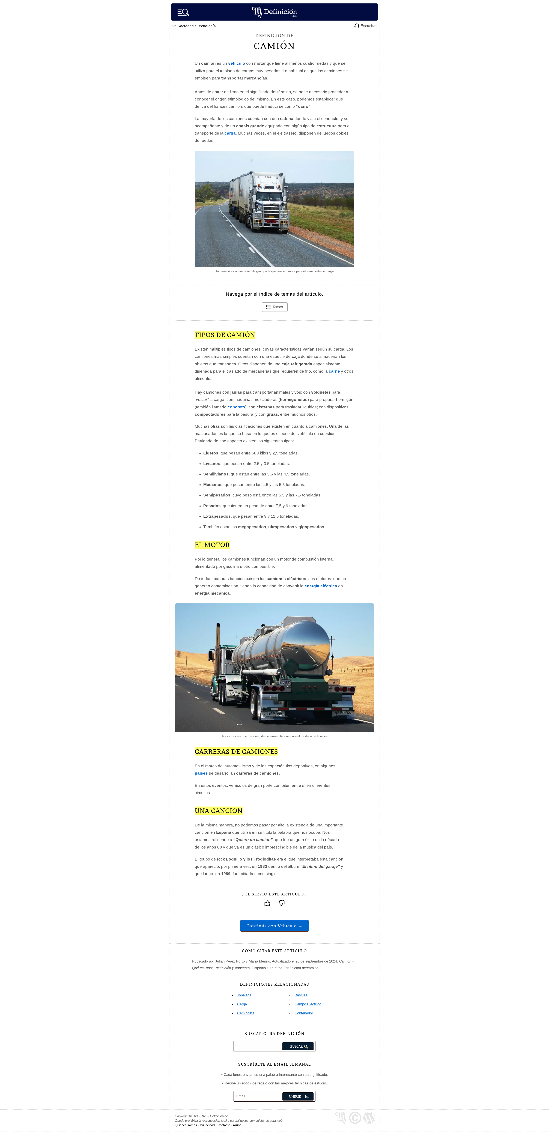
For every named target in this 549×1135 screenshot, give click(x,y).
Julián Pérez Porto (230, 961)
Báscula (301, 995)
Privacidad (207, 1125)
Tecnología (206, 26)
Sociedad (186, 26)
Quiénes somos (186, 1125)
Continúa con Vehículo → (274, 925)
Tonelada (244, 995)
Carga (242, 1004)
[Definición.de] (274, 12)
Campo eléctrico (308, 1004)
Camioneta (245, 1013)
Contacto (223, 1125)
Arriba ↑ (238, 1125)
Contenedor (304, 1013)
